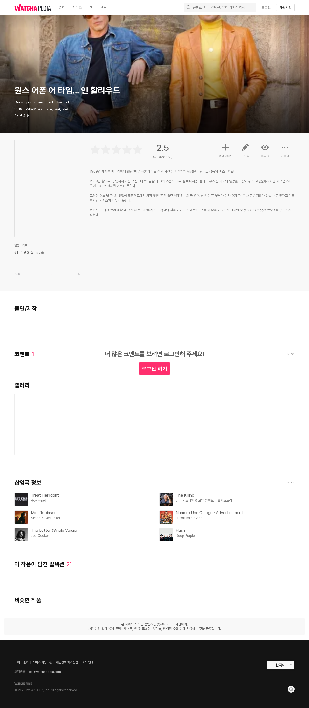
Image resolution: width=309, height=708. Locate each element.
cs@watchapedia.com (45, 672)
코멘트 (245, 156)
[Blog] (291, 689)
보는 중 (265, 156)
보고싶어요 (225, 156)
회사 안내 (87, 662)
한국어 (280, 665)
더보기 (285, 156)
